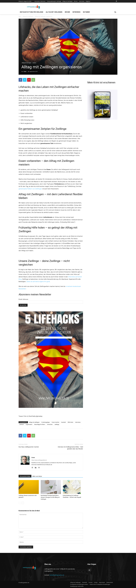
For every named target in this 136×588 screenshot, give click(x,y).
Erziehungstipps (46, 422)
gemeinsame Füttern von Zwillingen (30, 189)
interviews (77, 422)
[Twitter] (25, 80)
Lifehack (21, 424)
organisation (29, 424)
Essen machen (55, 422)
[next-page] (23, 503)
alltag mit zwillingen (34, 422)
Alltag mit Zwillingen (28, 16)
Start (20, 16)
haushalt (63, 422)
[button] (115, 12)
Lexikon (34, 62)
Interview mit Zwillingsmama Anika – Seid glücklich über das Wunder (70, 448)
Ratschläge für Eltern (39, 424)
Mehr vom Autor (37, 476)
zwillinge (57, 424)
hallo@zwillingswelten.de (56, 575)
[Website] (39, 468)
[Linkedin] (36, 468)
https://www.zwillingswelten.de (39, 460)
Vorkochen (50, 424)
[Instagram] (116, 1)
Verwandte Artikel (25, 476)
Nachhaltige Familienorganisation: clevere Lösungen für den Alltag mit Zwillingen (50, 497)
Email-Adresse (23, 299)
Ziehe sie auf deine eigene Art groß (38, 281)
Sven (25, 71)
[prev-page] (20, 503)
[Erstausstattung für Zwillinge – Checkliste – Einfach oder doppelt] (73, 487)
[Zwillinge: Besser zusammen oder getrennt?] (29, 487)
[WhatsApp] (33, 80)
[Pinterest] (29, 80)
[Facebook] (20, 80)
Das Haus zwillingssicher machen (29, 447)
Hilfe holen (70, 422)
